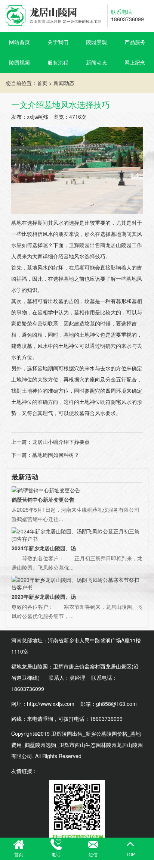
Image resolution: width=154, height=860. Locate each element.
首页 (42, 83)
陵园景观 (96, 42)
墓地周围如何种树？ (55, 454)
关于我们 (57, 42)
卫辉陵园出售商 (87, 245)
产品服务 (134, 42)
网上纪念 (134, 62)
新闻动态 (96, 62)
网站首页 (19, 42)
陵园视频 (19, 62)
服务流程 (57, 62)
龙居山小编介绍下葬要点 (61, 441)
